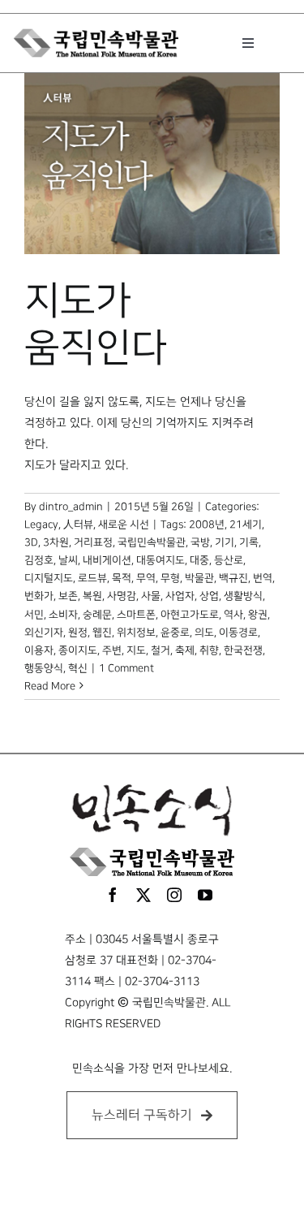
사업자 (180, 596)
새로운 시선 (123, 524)
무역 (146, 578)
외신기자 (43, 632)
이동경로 (238, 632)
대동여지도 (160, 560)
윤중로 (175, 632)
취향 (209, 650)
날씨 (68, 560)
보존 (68, 596)
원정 (78, 632)
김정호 (39, 560)
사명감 (121, 596)
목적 (121, 578)
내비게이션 (107, 560)
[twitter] (143, 894)
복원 (92, 596)
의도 (204, 632)
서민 (34, 614)
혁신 (78, 668)
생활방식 (243, 596)
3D (31, 542)
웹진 (102, 632)
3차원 (56, 542)
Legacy (41, 524)
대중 (199, 560)
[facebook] (112, 894)
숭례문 (97, 614)
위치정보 (136, 632)
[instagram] (174, 894)
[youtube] (205, 894)
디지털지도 (48, 578)
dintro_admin (71, 506)
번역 (262, 578)
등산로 (228, 560)
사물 (151, 596)
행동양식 (43, 668)
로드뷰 (92, 578)
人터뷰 (78, 524)
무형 (170, 578)
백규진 (233, 578)
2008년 (207, 524)
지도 (136, 650)
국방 (200, 542)
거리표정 (93, 542)
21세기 (245, 524)
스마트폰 (136, 614)
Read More (49, 686)
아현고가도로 (190, 614)
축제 (185, 650)
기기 (224, 542)
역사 (233, 614)
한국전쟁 (243, 650)
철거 (160, 650)
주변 (112, 650)
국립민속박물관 (152, 542)
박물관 (199, 578)
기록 (249, 542)
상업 (209, 596)
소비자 (63, 614)
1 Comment (126, 668)
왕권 (258, 614)
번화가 (39, 596)
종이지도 (77, 650)
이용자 (39, 650)
